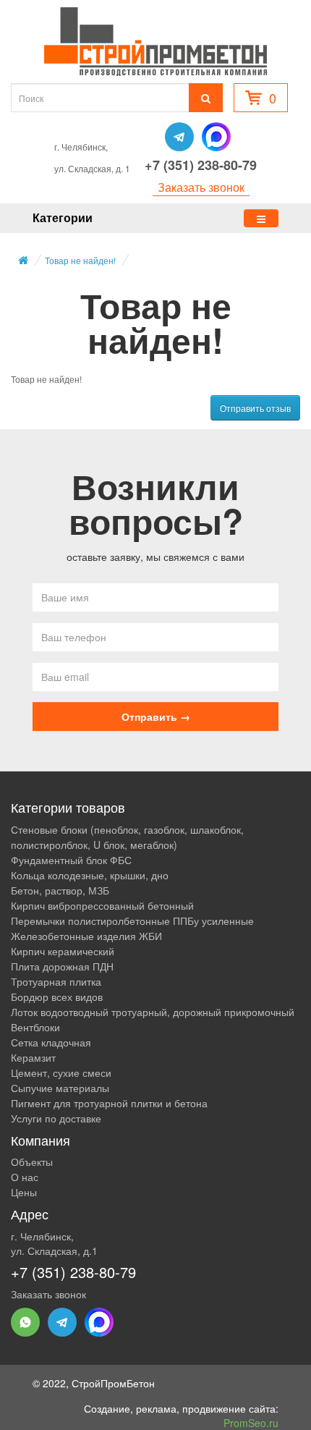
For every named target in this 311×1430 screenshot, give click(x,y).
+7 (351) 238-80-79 (201, 165)
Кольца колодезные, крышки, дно (90, 875)
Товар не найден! (80, 260)
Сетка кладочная (51, 1042)
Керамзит (33, 1057)
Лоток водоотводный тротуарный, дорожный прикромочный (152, 1011)
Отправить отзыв (255, 408)
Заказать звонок (201, 187)
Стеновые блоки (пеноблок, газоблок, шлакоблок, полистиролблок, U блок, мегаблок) (127, 837)
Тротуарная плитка (56, 981)
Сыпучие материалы (60, 1087)
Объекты (32, 1161)
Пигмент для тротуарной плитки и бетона (109, 1103)
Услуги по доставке (56, 1118)
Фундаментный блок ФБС (71, 859)
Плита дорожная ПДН (62, 966)
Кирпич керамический (62, 951)
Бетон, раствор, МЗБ (60, 890)
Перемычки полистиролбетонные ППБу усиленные (132, 920)
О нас (24, 1176)
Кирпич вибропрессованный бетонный (102, 905)
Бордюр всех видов (57, 996)
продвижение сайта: (230, 1415)
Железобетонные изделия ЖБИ (86, 935)
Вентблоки (35, 1027)
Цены (24, 1192)
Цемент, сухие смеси (61, 1072)
